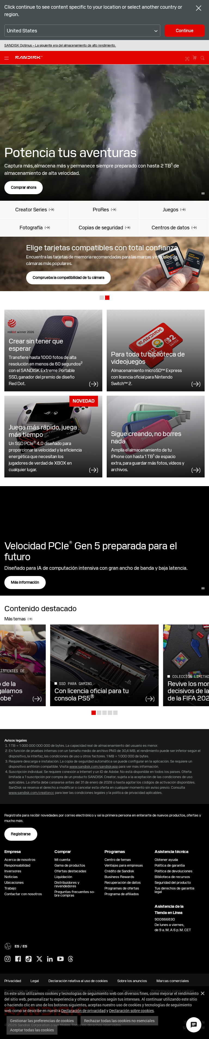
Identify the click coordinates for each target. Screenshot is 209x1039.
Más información (25, 582)
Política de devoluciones (173, 871)
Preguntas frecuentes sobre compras (74, 893)
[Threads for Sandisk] (70, 959)
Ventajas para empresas (123, 865)
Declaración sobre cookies (131, 1010)
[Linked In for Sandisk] (50, 959)
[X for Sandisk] (39, 959)
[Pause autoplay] (203, 193)
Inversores (12, 871)
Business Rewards (119, 877)
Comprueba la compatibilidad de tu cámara (68, 277)
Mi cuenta (62, 859)
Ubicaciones (14, 882)
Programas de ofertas (121, 888)
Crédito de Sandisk (119, 871)
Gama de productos (69, 865)
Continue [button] (184, 30)
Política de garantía (170, 865)
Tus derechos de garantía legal (174, 890)
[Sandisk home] (28, 57)
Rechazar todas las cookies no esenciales (119, 1020)
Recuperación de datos (122, 882)
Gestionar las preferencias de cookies (42, 1020)
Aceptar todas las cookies (32, 1029)
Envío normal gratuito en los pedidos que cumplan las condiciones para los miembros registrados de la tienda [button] (81, 45)
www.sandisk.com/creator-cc (31, 792)
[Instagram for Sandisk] (7, 959)
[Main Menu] (7, 58)
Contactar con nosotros (23, 894)
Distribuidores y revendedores (66, 884)
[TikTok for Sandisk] (28, 959)
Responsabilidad (17, 865)
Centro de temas (117, 859)
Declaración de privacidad (83, 1010)
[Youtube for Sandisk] (60, 959)
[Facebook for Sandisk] (18, 959)
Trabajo (10, 888)
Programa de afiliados (121, 894)
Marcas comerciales (172, 981)
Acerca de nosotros (19, 859)
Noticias (11, 877)
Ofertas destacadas (70, 871)
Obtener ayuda (166, 859)
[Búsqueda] (202, 57)
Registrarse (21, 833)
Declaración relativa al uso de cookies (78, 981)
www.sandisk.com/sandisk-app (93, 766)
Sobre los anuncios (132, 981)
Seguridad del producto (173, 882)
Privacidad (12, 981)
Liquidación (63, 877)
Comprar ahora (23, 187)
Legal (34, 981)
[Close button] (199, 8)
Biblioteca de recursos (172, 877)
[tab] (102, 298)
